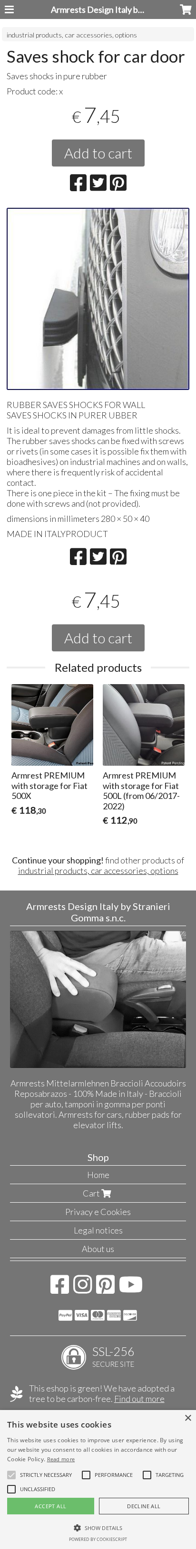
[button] (46, 1475)
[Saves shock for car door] (98, 299)
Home (98, 1174)
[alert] (98, 1479)
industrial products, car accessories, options (72, 35)
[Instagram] (82, 1289)
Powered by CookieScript (98, 1539)
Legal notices (98, 1230)
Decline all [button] (143, 1506)
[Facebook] (59, 1289)
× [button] (187, 1418)
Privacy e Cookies (98, 1211)
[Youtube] (131, 1289)
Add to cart (98, 152)
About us (98, 1248)
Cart (92, 1193)
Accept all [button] (50, 1506)
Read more (61, 1459)
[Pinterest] (105, 1289)
